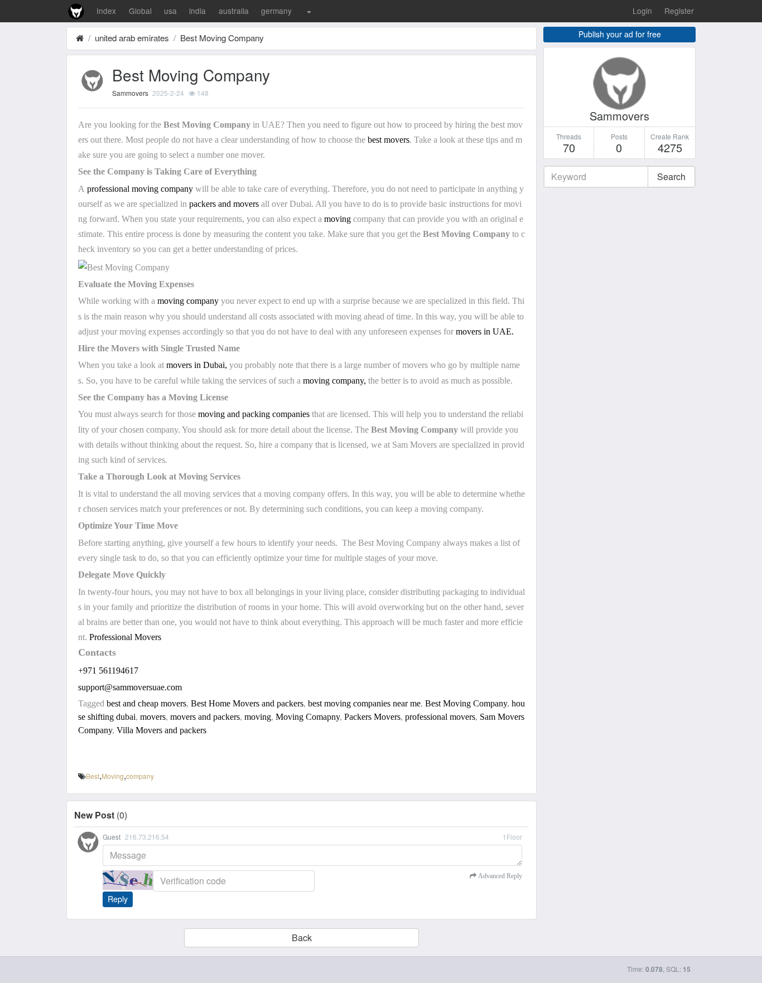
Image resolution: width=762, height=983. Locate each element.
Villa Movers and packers (161, 730)
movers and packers (205, 716)
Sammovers (130, 93)
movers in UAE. (485, 331)
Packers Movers (372, 716)
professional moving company (140, 188)
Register (679, 10)
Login (642, 10)
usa (170, 10)
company (140, 776)
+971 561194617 (108, 670)
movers (153, 716)
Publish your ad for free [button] (619, 34)
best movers (388, 139)
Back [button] (302, 937)
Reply (118, 898)
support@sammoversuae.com (130, 687)
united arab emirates (132, 37)
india (197, 10)
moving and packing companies (253, 414)
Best (92, 776)
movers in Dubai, (195, 365)
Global (140, 10)
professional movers (440, 716)
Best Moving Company (222, 37)
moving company (188, 301)
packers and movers (224, 204)
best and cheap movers (146, 703)
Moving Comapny (308, 716)
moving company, (334, 380)
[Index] (80, 37)
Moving (113, 776)
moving (338, 219)
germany (276, 10)
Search (671, 176)
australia (234, 10)
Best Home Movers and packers (247, 703)
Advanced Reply (499, 876)
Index (106, 10)
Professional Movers (125, 637)
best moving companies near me (364, 703)
